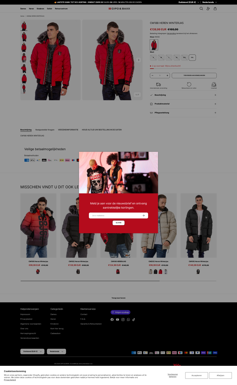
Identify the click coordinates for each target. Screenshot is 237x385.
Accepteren (197, 375)
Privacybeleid (10, 380)
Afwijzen (220, 375)
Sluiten (118, 223)
